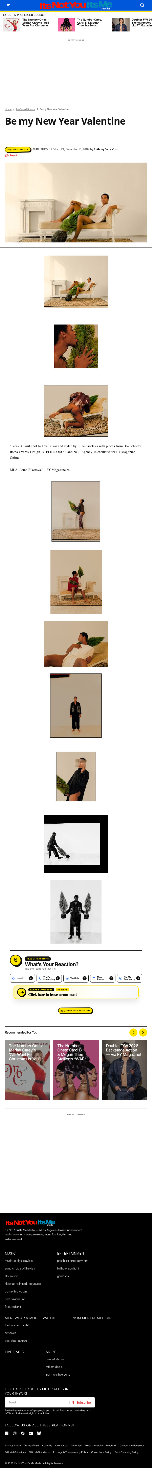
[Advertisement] (76, 71)
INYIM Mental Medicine (92, 1318)
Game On (63, 1276)
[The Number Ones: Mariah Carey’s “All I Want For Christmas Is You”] (27, 1070)
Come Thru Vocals (16, 1291)
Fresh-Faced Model (17, 1325)
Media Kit (111, 1445)
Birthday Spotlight (68, 1268)
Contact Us (61, 1445)
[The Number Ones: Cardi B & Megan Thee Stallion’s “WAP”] (75, 1070)
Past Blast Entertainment (72, 1261)
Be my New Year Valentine (75, 1010)
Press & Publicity (94, 1445)
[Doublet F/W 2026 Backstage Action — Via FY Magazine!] (124, 1070)
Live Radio (14, 1352)
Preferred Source (25, 109)
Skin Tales (10, 1333)
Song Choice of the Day (20, 1268)
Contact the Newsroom (132, 1445)
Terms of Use (31, 1445)
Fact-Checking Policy (126, 1452)
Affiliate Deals (54, 1367)
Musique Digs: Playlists (18, 1261)
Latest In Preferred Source (24, 15)
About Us (47, 1445)
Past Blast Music (15, 1299)
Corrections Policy (101, 1452)
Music (10, 1253)
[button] (8, 5)
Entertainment (71, 1253)
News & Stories (55, 1359)
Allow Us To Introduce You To (23, 1284)
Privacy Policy (13, 1445)
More (51, 1352)
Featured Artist (13, 1307)
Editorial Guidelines (15, 1452)
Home (8, 109)
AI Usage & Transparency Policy (70, 1452)
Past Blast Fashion (16, 1340)
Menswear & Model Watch (30, 1318)
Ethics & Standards (39, 1452)
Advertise (76, 1445)
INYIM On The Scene (58, 1374)
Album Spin (12, 1276)
